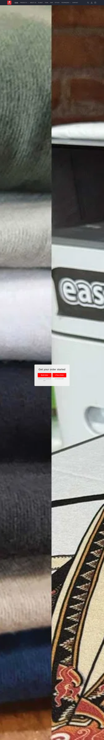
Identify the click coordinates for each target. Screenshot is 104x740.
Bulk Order (44, 375)
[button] (24, 2)
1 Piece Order (59, 375)
